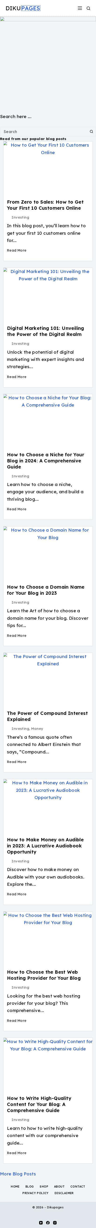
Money (37, 728)
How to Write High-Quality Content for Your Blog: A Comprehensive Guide (39, 1104)
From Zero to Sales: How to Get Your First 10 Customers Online (45, 205)
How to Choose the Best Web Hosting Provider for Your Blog (44, 975)
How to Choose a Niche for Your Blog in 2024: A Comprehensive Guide (45, 461)
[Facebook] (48, 1222)
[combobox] (43, 131)
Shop (44, 1186)
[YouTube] (41, 1222)
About (59, 1186)
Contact (77, 1186)
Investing (20, 217)
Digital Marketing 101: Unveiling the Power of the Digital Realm (45, 331)
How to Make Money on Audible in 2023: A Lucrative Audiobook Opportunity (45, 846)
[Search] (88, 8)
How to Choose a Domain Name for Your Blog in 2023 (46, 590)
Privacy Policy (35, 1193)
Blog (29, 1186)
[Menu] (80, 8)
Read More (17, 250)
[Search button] (91, 131)
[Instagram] (55, 1222)
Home (15, 1186)
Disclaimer (64, 1193)
